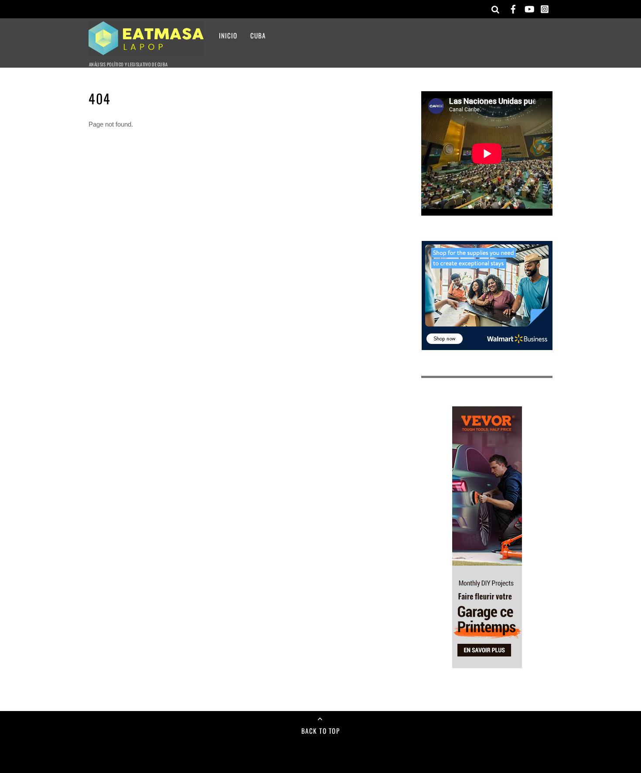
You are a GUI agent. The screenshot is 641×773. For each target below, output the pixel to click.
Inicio (228, 35)
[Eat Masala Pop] (146, 50)
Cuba (258, 35)
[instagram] (545, 7)
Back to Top (320, 730)
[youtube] (529, 7)
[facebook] (513, 7)
